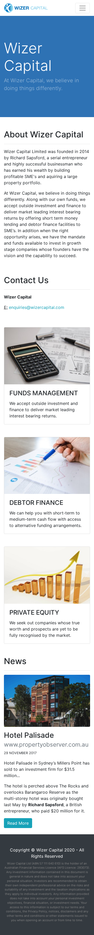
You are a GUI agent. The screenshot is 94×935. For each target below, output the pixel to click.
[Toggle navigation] (82, 8)
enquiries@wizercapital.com (36, 307)
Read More (18, 823)
